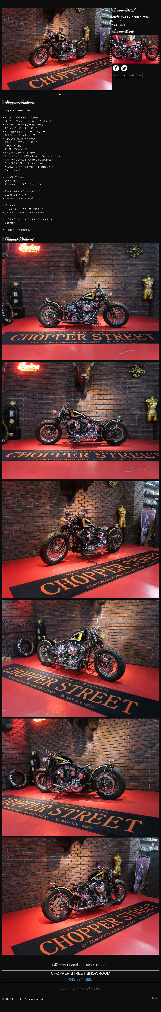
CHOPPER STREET (15, 999)
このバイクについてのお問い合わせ (126, 75)
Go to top (155, 998)
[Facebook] (116, 68)
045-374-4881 (80, 979)
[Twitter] (124, 68)
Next (116, 46)
